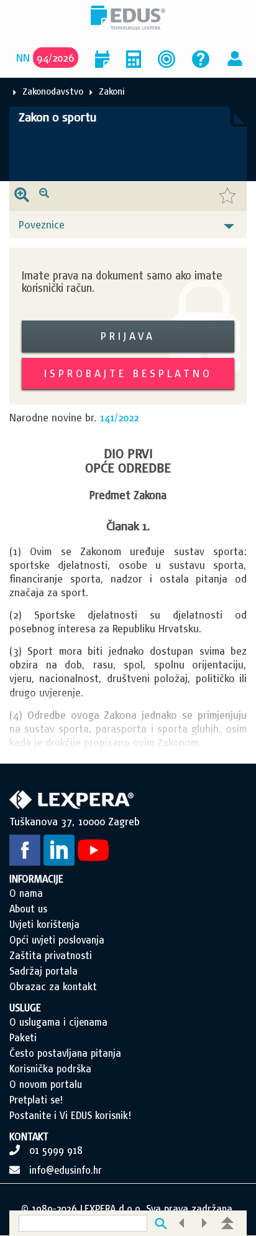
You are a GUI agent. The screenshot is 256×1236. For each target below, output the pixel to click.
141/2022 (119, 417)
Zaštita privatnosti (50, 955)
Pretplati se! (36, 1099)
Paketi (23, 1037)
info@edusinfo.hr (65, 1170)
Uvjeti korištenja (44, 924)
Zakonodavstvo (52, 91)
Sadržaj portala (43, 971)
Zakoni (112, 91)
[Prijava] (234, 57)
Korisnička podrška (50, 1068)
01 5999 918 (56, 1150)
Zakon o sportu (57, 117)
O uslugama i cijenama (58, 1022)
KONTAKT (28, 1136)
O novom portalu (45, 1084)
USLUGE (25, 1007)
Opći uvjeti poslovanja (56, 940)
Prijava (128, 335)
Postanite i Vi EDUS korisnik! (70, 1115)
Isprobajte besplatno (128, 373)
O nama (26, 893)
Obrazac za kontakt (53, 986)
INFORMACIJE (36, 879)
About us (28, 908)
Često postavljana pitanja (65, 1053)
